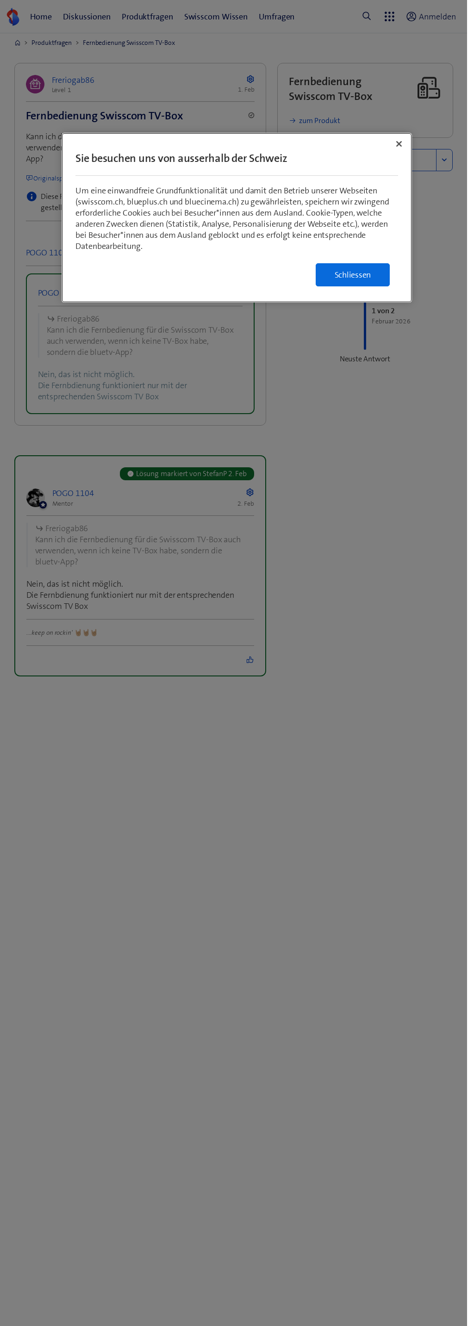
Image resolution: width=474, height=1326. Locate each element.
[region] (237, 218)
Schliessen (353, 274)
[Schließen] (399, 144)
